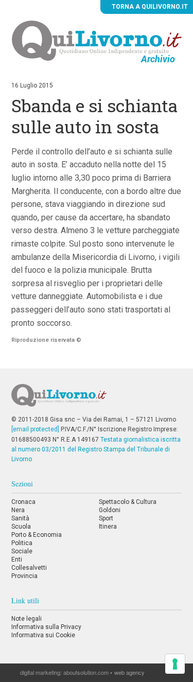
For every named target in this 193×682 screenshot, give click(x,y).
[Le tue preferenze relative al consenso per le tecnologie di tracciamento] (175, 664)
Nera (18, 510)
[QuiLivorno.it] (96, 399)
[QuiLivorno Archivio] (97, 40)
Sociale (21, 551)
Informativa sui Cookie (43, 635)
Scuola (21, 526)
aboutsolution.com (86, 672)
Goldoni (109, 510)
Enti (16, 559)
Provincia (24, 576)
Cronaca (23, 501)
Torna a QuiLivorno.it (149, 6)
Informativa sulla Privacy (46, 627)
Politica (21, 543)
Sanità (20, 518)
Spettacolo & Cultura (127, 501)
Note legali (26, 618)
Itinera (108, 526)
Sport (106, 518)
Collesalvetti (29, 567)
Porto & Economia (36, 534)
